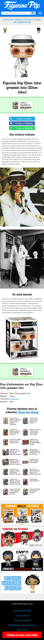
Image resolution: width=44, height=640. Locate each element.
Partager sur (24, 119)
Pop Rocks (14, 399)
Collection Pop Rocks (23, 19)
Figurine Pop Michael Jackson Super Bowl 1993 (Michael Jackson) (15, 481)
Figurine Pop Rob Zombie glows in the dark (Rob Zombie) (15, 491)
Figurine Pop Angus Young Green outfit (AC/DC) (34, 420)
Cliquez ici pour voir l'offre (22, 634)
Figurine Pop (8, 19)
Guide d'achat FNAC (22, 610)
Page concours (22, 615)
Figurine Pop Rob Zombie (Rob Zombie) (35, 490)
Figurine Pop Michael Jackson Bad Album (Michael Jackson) (15, 452)
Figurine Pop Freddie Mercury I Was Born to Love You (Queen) (35, 452)
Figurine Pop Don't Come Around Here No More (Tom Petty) (35, 432)
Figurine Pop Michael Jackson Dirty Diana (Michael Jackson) (15, 471)
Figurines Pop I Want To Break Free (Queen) (34, 461)
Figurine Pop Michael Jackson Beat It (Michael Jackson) (15, 432)
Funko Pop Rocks (28, 412)
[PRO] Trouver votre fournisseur (22, 625)
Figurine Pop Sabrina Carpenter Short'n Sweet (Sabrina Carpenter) (15, 421)
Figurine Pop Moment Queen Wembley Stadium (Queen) (35, 442)
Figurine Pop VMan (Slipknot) (34, 480)
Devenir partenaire (22, 620)
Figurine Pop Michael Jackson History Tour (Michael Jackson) (35, 471)
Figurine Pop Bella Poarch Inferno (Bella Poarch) (15, 441)
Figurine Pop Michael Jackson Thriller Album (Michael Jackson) (15, 462)
